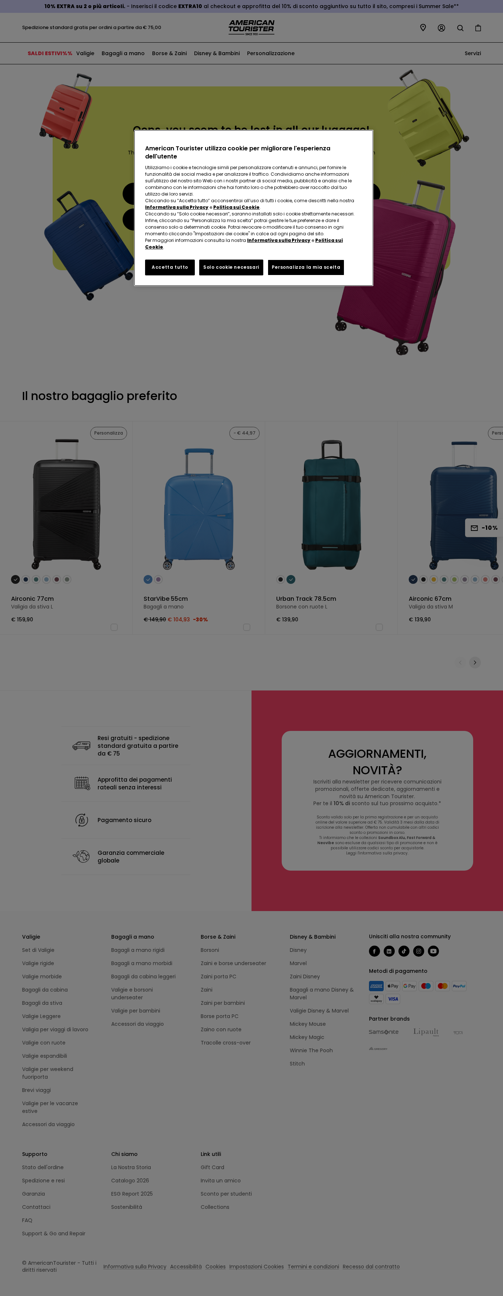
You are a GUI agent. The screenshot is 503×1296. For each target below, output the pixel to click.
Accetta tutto (170, 267)
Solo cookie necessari (231, 267)
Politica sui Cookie (236, 207)
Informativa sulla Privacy (176, 207)
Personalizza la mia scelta (306, 267)
